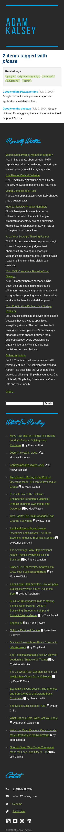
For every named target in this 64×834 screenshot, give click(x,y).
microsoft (48, 76)
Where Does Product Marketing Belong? (29, 154)
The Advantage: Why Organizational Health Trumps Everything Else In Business (31, 554)
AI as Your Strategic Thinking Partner (27, 236)
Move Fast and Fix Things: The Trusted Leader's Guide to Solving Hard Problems (32, 440)
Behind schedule (16, 355)
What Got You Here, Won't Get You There (34, 717)
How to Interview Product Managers (26, 206)
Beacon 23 (16, 622)
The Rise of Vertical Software (23, 175)
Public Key (19, 811)
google (10, 76)
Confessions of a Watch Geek (27, 464)
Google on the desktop (17, 108)
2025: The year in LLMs (23, 452)
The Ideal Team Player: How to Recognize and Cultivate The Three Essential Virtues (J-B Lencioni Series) (32, 533)
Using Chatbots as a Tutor (21, 190)
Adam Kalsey (21, 26)
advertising (13, 80)
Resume (17, 803)
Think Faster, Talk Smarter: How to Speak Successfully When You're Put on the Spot (34, 589)
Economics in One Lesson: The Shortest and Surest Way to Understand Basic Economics (33, 693)
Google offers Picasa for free (20, 91)
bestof (27, 80)
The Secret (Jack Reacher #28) (28, 705)
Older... (10, 391)
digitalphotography (29, 76)
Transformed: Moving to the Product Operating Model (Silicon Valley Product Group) (33, 482)
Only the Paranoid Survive (25, 630)
